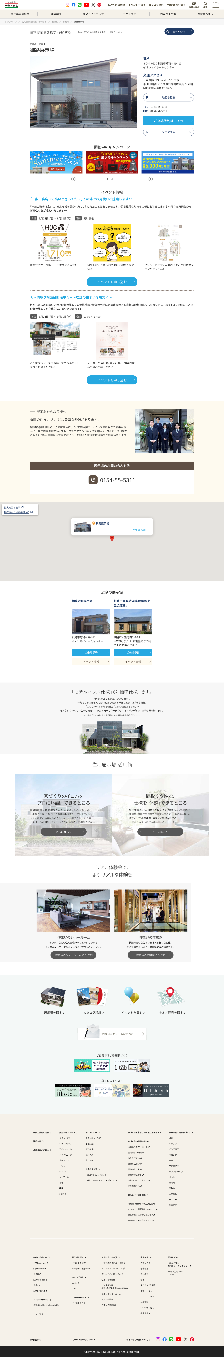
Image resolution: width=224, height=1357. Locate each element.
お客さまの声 (168, 14)
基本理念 (144, 1268)
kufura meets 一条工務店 (140, 1203)
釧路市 (42, 43)
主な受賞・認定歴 (148, 1285)
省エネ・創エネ (175, 1199)
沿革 (142, 1279)
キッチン (173, 1143)
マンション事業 (147, 1296)
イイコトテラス (79, 1303)
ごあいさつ (145, 1262)
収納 (171, 1138)
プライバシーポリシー (83, 1339)
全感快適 (89, 1143)
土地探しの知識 (135, 1152)
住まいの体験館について (150, 955)
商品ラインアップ (93, 14)
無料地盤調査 (107, 1299)
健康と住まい (134, 1163)
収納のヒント (134, 1169)
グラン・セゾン (65, 1143)
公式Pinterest (39, 1290)
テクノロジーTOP (93, 1138)
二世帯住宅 (174, 1165)
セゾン (62, 1165)
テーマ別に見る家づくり (180, 1132)
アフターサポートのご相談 (113, 1268)
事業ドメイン (146, 1290)
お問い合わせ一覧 (109, 1257)
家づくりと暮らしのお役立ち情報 (142, 1132)
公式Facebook (39, 1268)
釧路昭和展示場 (82, 601)
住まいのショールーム (111, 1293)
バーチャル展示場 (80, 1268)
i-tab (74, 1288)
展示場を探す (78, 1257)
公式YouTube (39, 1279)
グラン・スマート (66, 1138)
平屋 (61, 1188)
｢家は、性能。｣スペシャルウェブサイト (178, 1264)
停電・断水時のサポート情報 (45, 1305)
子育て (172, 1160)
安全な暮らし (134, 1185)
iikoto (74, 1282)
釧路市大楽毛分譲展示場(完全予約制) (132, 603)
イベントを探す (136, 4)
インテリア (174, 1149)
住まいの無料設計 (109, 1304)
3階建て (62, 1193)
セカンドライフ (176, 1171)
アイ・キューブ (65, 1154)
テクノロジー (130, 14)
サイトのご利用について (137, 1339)
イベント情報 (91, 661)
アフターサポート (41, 1299)
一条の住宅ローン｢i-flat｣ (175, 1273)
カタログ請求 (156, 4)
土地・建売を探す (176, 4)
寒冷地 (172, 1182)
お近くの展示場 (116, 4)
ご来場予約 (139, 530)
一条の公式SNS (40, 1257)
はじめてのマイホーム (138, 1146)
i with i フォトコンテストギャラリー (102, 1180)
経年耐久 (89, 1160)
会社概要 (144, 1274)
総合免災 (89, 1154)
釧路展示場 (102, 523)
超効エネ (89, 1149)
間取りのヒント (135, 1174)
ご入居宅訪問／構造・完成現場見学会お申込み (115, 1287)
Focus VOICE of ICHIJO (96, 1174)
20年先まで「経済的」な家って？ (141, 1209)
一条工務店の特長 (18, 14)
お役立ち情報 (205, 14)
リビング (173, 1154)
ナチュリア (64, 1160)
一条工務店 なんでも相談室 (113, 1262)
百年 (61, 1182)
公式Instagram (39, 1262)
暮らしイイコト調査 (137, 1194)
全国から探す (179, 31)
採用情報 (144, 1313)
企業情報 (144, 1257)
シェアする (168, 132)
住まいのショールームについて (73, 955)
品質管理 (144, 1302)
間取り (172, 1188)
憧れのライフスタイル (138, 1180)
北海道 (33, 43)
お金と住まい (134, 1158)
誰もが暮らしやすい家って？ (140, 1214)
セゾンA (62, 1171)
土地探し (173, 1193)
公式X (35, 1285)
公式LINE (37, 1274)
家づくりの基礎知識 (137, 1141)
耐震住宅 (173, 1205)
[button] (73, 179)
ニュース (37, 1314)
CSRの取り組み (147, 1307)
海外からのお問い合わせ (112, 1274)
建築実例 (56, 14)
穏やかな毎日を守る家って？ (140, 1220)
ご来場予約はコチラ (168, 120)
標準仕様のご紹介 (41, 1150)
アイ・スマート (65, 1149)
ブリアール (64, 1177)
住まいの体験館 (108, 1279)
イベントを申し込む (112, 281)
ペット (172, 1177)
